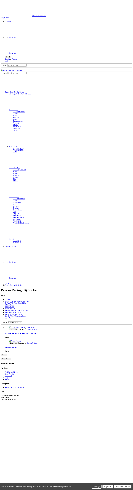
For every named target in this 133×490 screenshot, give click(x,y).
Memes (15, 125)
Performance (17, 219)
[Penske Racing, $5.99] (68, 341)
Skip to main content (39, 16)
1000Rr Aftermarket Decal (13, 314)
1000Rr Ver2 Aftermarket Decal (15, 316)
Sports (15, 130)
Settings (97, 487)
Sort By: (5, 322)
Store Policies (9, 374)
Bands (15, 115)
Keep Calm (17, 242)
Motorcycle (17, 215)
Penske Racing (11, 347)
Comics (15, 119)
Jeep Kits (16, 213)
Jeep (14, 212)
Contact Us (8, 376)
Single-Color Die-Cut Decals (14, 92)
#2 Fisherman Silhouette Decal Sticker (17, 301)
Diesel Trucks (17, 210)
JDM (15, 152)
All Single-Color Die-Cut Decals (20, 94)
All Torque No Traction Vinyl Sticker (20, 333)
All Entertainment (19, 112)
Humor (15, 173)
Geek (15, 171)
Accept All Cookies (123, 487)
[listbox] (15, 322)
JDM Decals (13, 146)
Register (14, 59)
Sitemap (7, 379)
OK (3, 359)
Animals (16, 177)
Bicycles (16, 206)
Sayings (11, 239)
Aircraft (15, 200)
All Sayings (17, 241)
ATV (15, 204)
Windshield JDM (18, 150)
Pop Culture (17, 126)
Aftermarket (17, 202)
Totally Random (14, 168)
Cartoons (16, 117)
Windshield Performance (21, 223)
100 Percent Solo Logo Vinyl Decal (16, 310)
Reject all (107, 487)
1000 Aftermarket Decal (13, 312)
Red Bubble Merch (11, 372)
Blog (6, 378)
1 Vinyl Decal (9, 307)
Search (8, 57)
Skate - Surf (17, 128)
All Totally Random (19, 170)
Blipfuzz (8, 299)
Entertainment (13, 110)
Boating (15, 208)
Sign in (7, 59)
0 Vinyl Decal (9, 305)
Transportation (14, 197)
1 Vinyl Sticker (10, 308)
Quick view (13, 329)
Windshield (17, 221)
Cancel (8, 359)
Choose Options (32, 329)
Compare (8, 21)
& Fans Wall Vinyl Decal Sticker (15, 303)
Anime (15, 113)
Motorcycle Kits (18, 217)
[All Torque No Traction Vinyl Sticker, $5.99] (68, 327)
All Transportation (19, 199)
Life (14, 179)
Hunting (16, 175)
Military (15, 181)
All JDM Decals (18, 148)
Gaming (16, 123)
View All (8, 318)
